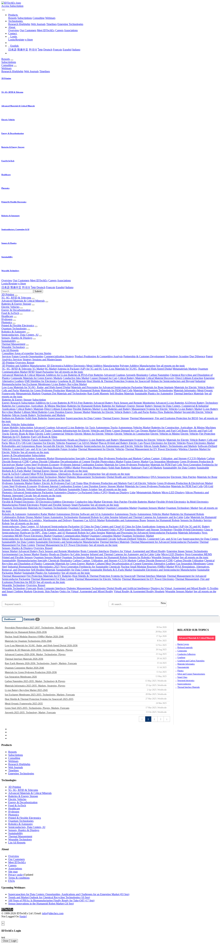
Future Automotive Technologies (49, 439)
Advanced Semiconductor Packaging (33, 492)
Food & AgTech (10, 313)
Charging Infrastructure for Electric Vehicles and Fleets (81, 430)
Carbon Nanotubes (159, 374)
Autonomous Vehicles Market (134, 427)
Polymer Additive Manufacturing (138, 365)
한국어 (33, 49)
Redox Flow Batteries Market (166, 412)
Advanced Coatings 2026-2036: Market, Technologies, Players (86, 654)
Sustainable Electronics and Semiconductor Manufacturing (67, 541)
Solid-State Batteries (36, 418)
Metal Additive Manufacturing (102, 365)
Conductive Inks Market (76, 378)
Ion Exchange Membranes (36, 384)
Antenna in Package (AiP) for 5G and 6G (79, 368)
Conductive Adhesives (186, 654)
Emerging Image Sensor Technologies (187, 551)
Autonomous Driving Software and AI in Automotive (85, 514)
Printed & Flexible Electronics (17, 325)
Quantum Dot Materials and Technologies (64, 393)
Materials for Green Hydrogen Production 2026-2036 (86, 672)
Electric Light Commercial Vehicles (54, 433)
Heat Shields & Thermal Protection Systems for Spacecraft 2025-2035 (86, 699)
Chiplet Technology (82, 529)
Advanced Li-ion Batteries (169, 402)
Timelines (51, 24)
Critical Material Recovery (160, 378)
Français (57, 49)
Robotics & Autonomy (13, 331)
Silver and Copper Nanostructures (191, 674)
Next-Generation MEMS (198, 554)
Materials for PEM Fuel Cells (117, 390)
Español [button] (60, 287)
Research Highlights (19, 24)
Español (67, 49)
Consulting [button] (7, 65)
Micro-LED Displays (173, 492)
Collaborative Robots (13, 517)
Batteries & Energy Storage (16, 303)
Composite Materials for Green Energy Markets (36, 378)
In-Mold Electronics (197, 501)
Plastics (180, 670)
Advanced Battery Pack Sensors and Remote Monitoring (124, 402)
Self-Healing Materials (122, 393)
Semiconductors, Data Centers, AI (19, 334)
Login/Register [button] (9, 283)
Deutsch (47, 49)
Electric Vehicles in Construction (132, 433)
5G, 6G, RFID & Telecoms (16, 297)
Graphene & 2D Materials (72, 381)
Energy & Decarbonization (16, 310)
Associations (71, 30)
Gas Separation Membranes (164, 461)
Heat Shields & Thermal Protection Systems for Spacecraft (118, 381)
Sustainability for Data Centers (179, 467)
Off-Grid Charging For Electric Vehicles (43, 443)
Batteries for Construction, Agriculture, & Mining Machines (34, 405)
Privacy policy (16, 874)
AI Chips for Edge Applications (138, 526)
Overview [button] (6, 280)
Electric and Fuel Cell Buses (172, 430)
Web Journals (38, 24)
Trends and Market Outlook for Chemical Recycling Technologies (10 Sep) (49, 897)
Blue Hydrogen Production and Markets (120, 458)
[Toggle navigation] (3, 9)
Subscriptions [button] (8, 62)
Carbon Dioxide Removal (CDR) (155, 560)
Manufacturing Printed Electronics (20, 504)
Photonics (6, 322)
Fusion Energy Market (136, 461)
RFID (31, 371)
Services (6, 356)
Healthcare (7, 316)
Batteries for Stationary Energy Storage (123, 405)
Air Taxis (90, 427)
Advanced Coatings (114, 374)
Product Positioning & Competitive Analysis (99, 356)
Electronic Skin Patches (183, 477)
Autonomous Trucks (107, 427)
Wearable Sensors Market (165, 557)
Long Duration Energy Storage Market (69, 412)
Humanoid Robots (89, 517)
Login (13, 941)
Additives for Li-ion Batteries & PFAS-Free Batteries (74, 374)
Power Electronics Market (200, 443)
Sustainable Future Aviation (62, 449)
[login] (23, 916)
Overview (13, 30)
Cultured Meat (28, 473)
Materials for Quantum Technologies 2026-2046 (86, 641)
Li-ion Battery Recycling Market (69, 384)
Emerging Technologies (70, 24)
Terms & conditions (19, 877)
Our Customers (28, 30)
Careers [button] (52, 280)
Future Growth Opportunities (27, 356)
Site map (13, 871)
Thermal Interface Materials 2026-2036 (86, 658)
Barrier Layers (183, 644)
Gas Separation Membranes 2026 (86, 676)
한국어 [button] (26, 287)
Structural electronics (185, 680)
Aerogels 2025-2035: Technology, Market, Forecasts (86, 712)
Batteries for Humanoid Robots (84, 405)
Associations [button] (64, 280)
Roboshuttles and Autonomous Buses (22, 446)
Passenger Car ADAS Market (82, 443)
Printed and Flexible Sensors (55, 504)
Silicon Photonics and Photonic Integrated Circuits (89, 538)
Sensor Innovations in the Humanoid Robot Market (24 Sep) (41, 903)
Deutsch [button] (40, 287)
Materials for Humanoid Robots (83, 390)
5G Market (38, 368)
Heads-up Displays (77, 439)
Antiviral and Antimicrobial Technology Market (40, 477)
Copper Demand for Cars (103, 378)
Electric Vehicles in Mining (165, 433)
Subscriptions (24, 17)
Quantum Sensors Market (151, 507)
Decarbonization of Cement (75, 461)
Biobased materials (185, 647)
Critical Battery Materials (131, 378)
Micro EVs (15, 443)
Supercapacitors (56, 418)
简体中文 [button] (15, 287)
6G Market (51, 368)
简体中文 (22, 49)
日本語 (12, 49)
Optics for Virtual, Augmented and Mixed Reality (86, 591)
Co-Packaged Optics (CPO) (93, 492)
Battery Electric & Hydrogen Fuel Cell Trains (26, 430)
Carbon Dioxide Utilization (45, 461)
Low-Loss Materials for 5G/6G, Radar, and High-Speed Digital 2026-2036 (86, 645)
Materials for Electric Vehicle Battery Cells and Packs (120, 412)
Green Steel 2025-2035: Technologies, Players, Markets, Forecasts (86, 708)
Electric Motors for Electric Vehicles (94, 433)
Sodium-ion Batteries (13, 418)
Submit (38, 291)
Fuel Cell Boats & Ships (44, 436)
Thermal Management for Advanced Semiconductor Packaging (164, 541)
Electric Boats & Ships (22, 433)
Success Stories (43, 353)
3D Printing (7, 294)
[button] (13, 14)
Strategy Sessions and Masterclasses (42, 359)
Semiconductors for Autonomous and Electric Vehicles (113, 446)
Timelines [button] (44, 71)
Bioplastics (142, 374)
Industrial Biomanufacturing (23, 566)
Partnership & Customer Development (144, 356)
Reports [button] (5, 59)
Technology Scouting (177, 356)
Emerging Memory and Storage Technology (149, 529)
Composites (182, 651)
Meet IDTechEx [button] (39, 280)
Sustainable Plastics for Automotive (154, 393)
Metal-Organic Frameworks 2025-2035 (86, 703)
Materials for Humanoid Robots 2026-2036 (86, 632)
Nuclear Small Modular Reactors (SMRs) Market (53, 467)
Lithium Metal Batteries (35, 412)
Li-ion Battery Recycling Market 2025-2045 (86, 690)
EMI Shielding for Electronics (41, 381)
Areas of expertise (24, 353)
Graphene (181, 657)
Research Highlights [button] (12, 71)
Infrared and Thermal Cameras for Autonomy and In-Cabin (151, 517)
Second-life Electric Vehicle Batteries (63, 446)
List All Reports (10, 350)
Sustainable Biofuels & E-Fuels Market (111, 569)
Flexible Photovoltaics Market (107, 461)
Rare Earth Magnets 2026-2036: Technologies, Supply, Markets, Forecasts (86, 663)
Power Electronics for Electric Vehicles (165, 443)
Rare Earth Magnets (98, 393)
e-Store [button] (22, 283)
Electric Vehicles (10, 306)
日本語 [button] (5, 287)
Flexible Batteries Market (86, 408)
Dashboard (9, 619)
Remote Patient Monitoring (26, 480)
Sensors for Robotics (191, 520)
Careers (59, 30)
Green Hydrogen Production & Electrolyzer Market (185, 483)
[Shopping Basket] (1, 9)
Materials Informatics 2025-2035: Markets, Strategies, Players (86, 685)
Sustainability (8, 340)
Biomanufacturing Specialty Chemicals (76, 458)
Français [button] (50, 287)
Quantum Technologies (14, 328)
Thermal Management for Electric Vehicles (101, 449)
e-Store (29, 39)
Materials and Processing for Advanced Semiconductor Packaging (107, 387)
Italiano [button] (69, 287)
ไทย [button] (33, 287)
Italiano (76, 49)
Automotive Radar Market (41, 514)
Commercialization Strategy (59, 356)
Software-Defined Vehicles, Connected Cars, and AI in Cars (149, 538)
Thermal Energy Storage (115, 418)
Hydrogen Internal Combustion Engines (82, 464)
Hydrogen (6, 319)
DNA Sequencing (160, 477)
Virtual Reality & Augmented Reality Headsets (139, 591)
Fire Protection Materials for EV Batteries (49, 575)
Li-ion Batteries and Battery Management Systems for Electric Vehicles (139, 408)
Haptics (44, 554)
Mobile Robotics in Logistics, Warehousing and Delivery (41, 520)
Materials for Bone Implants (158, 387)
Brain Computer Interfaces (94, 551)
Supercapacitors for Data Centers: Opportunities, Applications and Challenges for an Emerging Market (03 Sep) (68, 894)
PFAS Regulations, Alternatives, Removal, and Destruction (69, 473)
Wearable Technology (13, 347)
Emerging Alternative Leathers (158, 563)
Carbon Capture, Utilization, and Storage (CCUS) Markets (174, 458)
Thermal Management (13, 344)
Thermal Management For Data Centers (52, 579)
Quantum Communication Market (86, 507)
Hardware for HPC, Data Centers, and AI (42, 532)
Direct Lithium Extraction (189, 378)
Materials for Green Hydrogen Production (42, 390)
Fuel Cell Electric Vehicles (16, 439)
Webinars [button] (6, 68)
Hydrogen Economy (48, 464)
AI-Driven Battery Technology (201, 402)
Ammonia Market (44, 458)
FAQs (11, 880)
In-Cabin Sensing (109, 517)
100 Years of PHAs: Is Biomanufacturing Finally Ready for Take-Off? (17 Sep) (51, 900)
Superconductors (184, 684)
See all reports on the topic (170, 365)
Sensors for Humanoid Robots (163, 520)
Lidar (133, 492)
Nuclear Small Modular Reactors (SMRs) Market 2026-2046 (86, 636)
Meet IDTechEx (45, 30)
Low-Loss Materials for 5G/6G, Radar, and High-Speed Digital (137, 368)
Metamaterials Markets (185, 368)
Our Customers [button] (21, 280)
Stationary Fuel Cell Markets (146, 467)
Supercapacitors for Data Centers (84, 418)
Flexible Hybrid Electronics (171, 501)
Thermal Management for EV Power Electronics (151, 449)
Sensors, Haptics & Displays (16, 337)
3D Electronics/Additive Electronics (66, 365)
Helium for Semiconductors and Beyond (173, 381)
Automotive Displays (65, 492)
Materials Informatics (185, 390)
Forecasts (29, 619)
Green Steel (30, 464)
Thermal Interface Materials (189, 393)
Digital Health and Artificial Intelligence (128, 477)
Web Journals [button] (31, 71)
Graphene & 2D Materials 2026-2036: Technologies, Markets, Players (86, 650)
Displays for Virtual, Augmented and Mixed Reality (138, 551)
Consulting (39, 17)
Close (5, 941)
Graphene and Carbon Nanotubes (191, 661)
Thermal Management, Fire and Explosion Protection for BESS (164, 418)
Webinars (50, 17)
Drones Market (148, 430)
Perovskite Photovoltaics (94, 467)
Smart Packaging (44, 371)
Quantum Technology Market (182, 507)
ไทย (40, 49)
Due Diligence (197, 356)
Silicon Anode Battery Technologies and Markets (38, 415)
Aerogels (131, 374)
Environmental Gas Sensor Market (20, 554)
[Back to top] (1, 919)
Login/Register (16, 39)
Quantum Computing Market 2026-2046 (86, 667)
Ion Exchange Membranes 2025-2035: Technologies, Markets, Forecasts (86, 694)
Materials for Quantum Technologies (153, 390)
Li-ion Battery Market (190, 408)
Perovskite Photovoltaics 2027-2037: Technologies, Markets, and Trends (86, 627)
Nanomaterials (183, 667)
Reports (12, 17)
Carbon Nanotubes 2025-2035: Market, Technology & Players (86, 681)
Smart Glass (182, 677)
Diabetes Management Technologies (86, 477)
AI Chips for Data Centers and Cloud (100, 526)
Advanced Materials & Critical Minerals (23, 300)
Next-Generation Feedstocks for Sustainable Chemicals (90, 566)
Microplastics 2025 (49, 566)
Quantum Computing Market (121, 507)
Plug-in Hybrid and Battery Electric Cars (121, 443)
